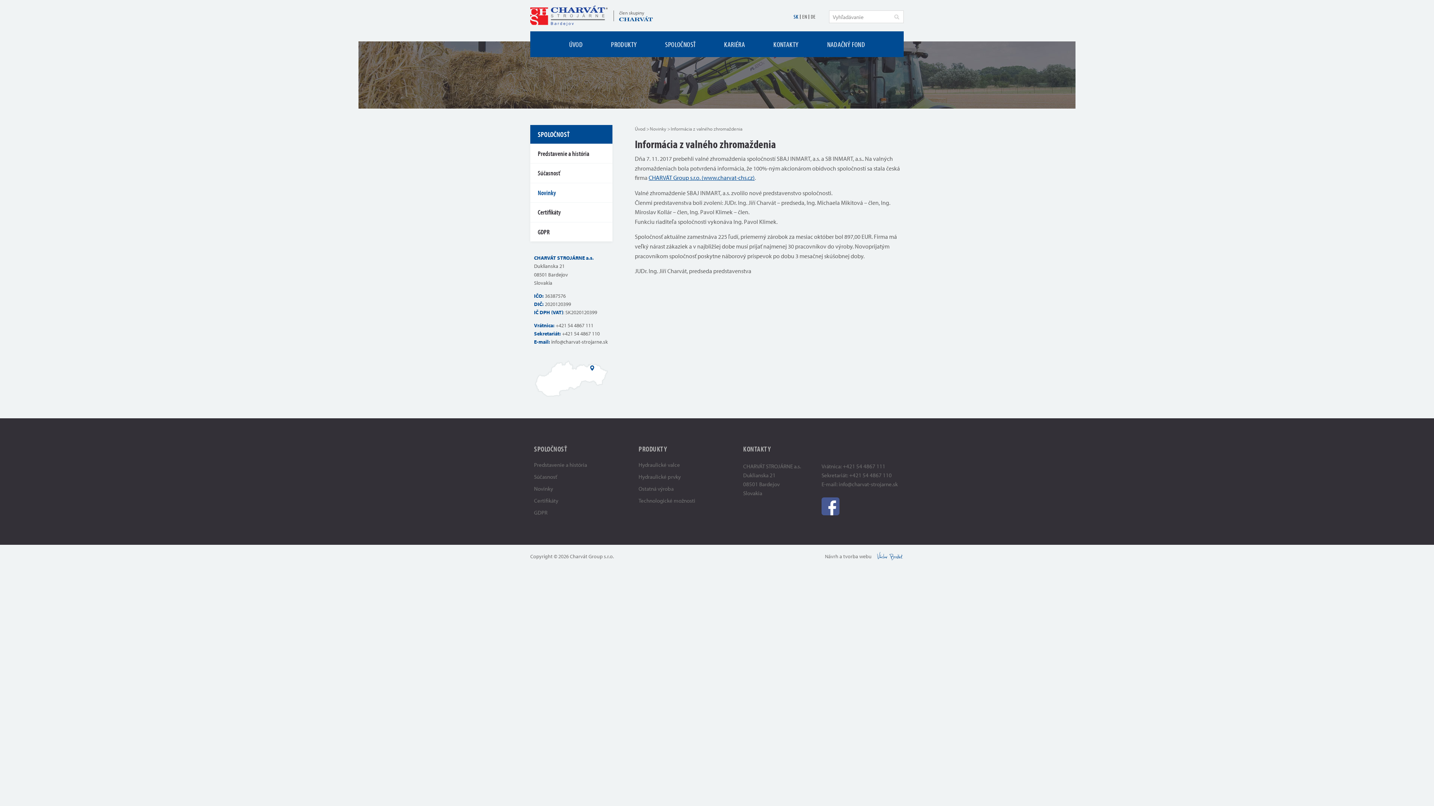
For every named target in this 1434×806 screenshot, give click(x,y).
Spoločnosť (680, 44)
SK (796, 16)
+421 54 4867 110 (581, 333)
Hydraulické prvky (660, 476)
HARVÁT (662, 177)
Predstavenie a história (563, 153)
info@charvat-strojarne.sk (579, 341)
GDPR (544, 232)
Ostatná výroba (656, 488)
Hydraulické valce (659, 464)
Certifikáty (549, 212)
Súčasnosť (549, 173)
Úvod (576, 44)
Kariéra (734, 44)
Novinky (658, 129)
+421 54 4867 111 (574, 325)
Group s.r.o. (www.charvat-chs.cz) (713, 177)
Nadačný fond (846, 44)
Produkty (624, 44)
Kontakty (785, 44)
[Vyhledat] (897, 16)
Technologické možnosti (667, 500)
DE (813, 16)
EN (804, 16)
